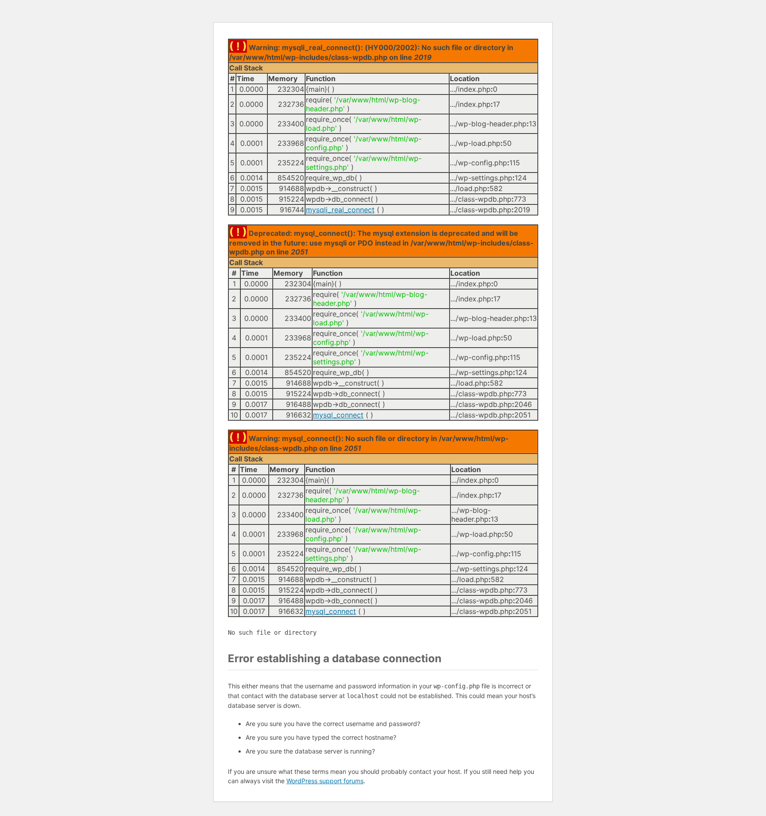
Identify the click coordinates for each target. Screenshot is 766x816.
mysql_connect (338, 414)
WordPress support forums (324, 781)
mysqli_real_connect (340, 209)
